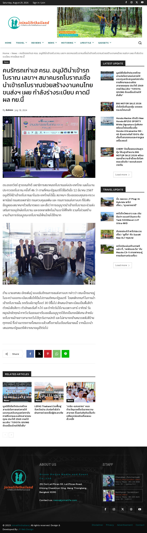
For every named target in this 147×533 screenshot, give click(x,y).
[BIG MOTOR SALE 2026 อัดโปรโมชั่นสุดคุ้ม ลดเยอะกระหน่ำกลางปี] (107, 106)
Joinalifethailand (20, 525)
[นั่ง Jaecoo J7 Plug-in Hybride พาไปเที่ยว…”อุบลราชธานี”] (107, 202)
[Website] (131, 509)
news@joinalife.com (65, 500)
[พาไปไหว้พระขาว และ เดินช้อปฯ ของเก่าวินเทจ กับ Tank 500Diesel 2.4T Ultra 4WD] (107, 216)
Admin (9, 109)
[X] (137, 3)
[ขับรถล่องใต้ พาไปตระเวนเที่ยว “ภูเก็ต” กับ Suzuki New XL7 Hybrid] (107, 234)
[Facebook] (126, 3)
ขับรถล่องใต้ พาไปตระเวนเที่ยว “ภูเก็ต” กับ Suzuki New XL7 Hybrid (129, 235)
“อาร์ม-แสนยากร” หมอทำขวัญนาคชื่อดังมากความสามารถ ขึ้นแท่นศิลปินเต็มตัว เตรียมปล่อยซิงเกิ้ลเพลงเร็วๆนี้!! (80, 413)
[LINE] (65, 354)
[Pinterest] (48, 354)
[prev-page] (5, 434)
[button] (139, 42)
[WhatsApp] (56, 354)
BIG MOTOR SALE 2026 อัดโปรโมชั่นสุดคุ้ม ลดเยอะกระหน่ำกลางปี (129, 107)
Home (6, 53)
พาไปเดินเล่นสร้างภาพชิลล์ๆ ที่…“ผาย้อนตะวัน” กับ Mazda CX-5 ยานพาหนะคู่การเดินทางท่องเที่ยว (129, 250)
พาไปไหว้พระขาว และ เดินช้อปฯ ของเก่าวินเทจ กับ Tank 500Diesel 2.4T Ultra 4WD (128, 218)
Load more (121, 174)
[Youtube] (142, 3)
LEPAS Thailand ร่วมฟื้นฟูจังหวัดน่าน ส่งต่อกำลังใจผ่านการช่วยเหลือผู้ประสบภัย (48, 410)
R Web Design (26, 529)
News (14, 53)
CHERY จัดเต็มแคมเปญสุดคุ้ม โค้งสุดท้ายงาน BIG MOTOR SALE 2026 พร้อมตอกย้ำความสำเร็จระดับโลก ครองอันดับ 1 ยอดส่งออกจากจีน (130, 157)
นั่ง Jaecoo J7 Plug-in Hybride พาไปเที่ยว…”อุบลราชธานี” (128, 202)
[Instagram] (131, 3)
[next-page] (11, 434)
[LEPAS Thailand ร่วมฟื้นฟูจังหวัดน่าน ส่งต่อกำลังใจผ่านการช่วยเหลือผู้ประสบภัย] (48, 392)
